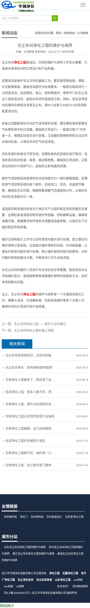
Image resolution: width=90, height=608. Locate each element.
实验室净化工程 (74, 516)
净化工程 (54, 573)
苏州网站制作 (80, 586)
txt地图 (20, 586)
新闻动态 (69, 33)
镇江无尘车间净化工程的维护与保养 (33, 553)
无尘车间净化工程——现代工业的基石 (40, 324)
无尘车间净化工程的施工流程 (34, 330)
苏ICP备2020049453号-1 (17, 592)
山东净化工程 (63, 579)
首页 (58, 33)
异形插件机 (10, 516)
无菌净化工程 (70, 573)
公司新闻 (83, 33)
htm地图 (8, 586)
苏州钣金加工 (54, 516)
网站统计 (7, 606)
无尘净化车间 (25, 579)
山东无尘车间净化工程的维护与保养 (25, 547)
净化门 (24, 516)
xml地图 (78, 579)
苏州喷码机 (37, 516)
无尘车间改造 (44, 579)
